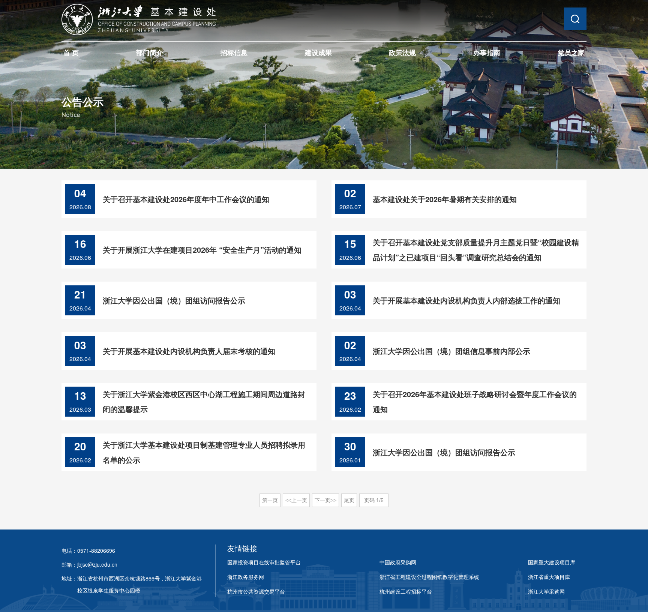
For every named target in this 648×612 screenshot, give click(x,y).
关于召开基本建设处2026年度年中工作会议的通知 (186, 199)
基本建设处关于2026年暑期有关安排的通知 (445, 199)
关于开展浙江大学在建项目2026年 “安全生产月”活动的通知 (202, 249)
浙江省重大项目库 (549, 576)
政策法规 (402, 52)
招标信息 (234, 52)
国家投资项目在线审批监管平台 (264, 562)
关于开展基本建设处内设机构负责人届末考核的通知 (189, 350)
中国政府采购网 (398, 562)
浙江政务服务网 (245, 576)
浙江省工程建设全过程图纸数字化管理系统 (429, 576)
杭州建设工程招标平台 (406, 591)
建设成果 (318, 52)
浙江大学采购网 (546, 591)
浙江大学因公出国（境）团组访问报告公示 (174, 300)
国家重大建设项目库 (551, 562)
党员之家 (571, 52)
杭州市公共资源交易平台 (256, 591)
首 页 (71, 52)
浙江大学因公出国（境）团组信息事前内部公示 (451, 350)
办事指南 (486, 52)
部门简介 (149, 52)
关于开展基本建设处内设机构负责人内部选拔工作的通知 (466, 300)
